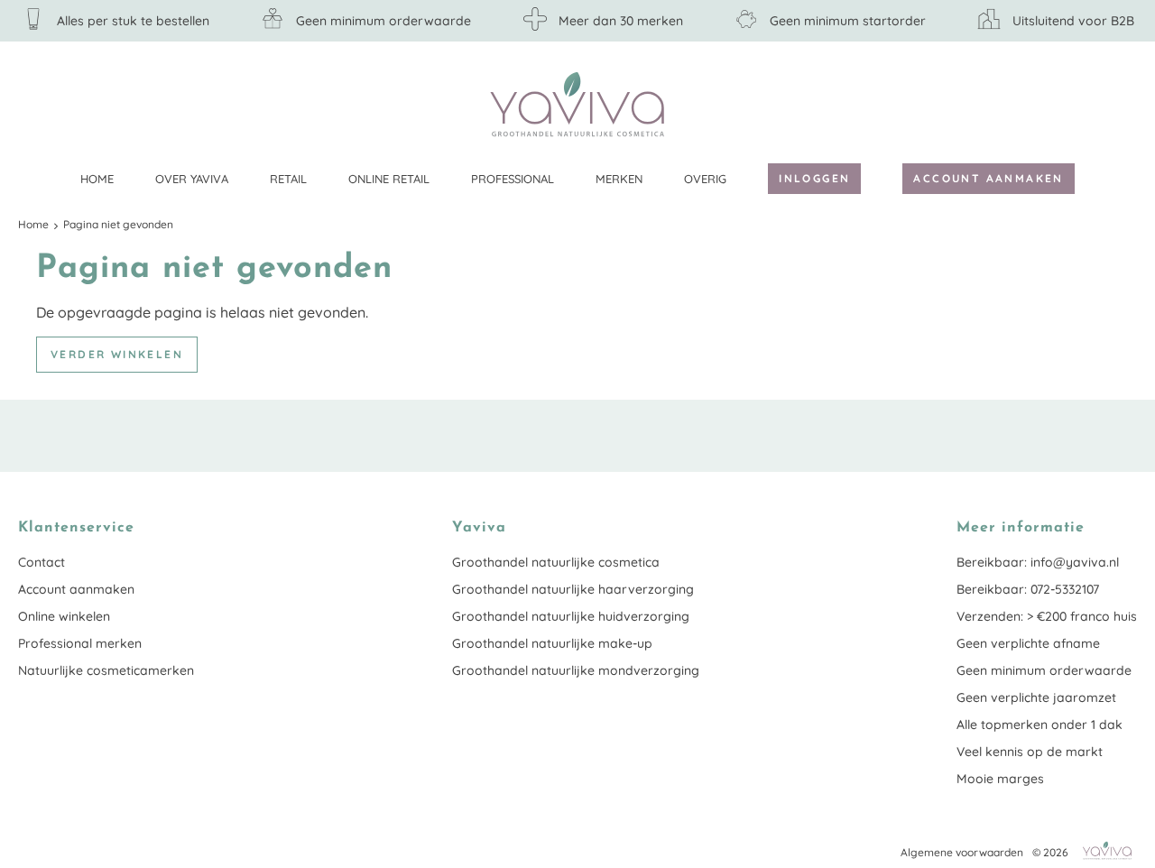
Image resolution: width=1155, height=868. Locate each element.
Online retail (389, 178)
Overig (705, 178)
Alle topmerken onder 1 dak (1039, 724)
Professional (512, 178)
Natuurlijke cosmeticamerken (106, 670)
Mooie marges (1000, 779)
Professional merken (80, 643)
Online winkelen (64, 616)
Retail (288, 178)
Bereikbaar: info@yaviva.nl (1037, 562)
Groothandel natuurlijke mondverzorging (575, 670)
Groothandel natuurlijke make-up (552, 643)
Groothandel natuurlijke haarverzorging (573, 589)
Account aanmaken (988, 178)
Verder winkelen (117, 354)
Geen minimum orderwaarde (1044, 670)
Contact (41, 562)
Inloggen (814, 178)
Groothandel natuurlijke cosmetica (556, 562)
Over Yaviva (191, 178)
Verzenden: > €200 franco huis (1046, 616)
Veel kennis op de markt (1029, 751)
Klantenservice (1123, 103)
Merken (619, 178)
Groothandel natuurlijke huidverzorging (570, 616)
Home (97, 178)
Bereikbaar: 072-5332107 (1027, 589)
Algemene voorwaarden (962, 852)
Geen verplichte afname (1028, 643)
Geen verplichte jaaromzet (1036, 697)
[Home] (577, 104)
